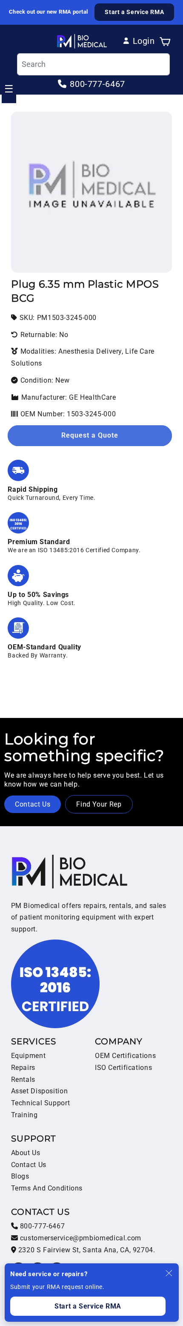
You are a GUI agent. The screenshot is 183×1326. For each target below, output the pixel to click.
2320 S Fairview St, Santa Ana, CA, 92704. (85, 1250)
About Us (25, 1153)
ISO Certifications (123, 1068)
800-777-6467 (41, 1226)
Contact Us (32, 804)
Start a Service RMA (134, 12)
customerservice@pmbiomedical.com (79, 1238)
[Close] (169, 1273)
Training (24, 1115)
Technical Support (40, 1103)
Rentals (23, 1079)
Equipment (28, 1056)
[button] (165, 41)
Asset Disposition (39, 1091)
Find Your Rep (98, 804)
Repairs (23, 1068)
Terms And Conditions (47, 1188)
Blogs (20, 1176)
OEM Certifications (125, 1056)
